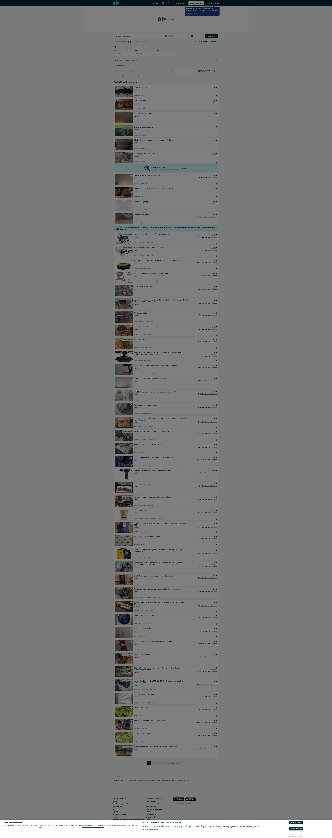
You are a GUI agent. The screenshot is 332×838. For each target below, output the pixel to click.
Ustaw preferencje (296, 834)
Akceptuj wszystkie (295, 822)
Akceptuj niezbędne (296, 828)
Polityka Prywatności (98, 827)
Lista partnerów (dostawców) (149, 829)
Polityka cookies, (87, 827)
